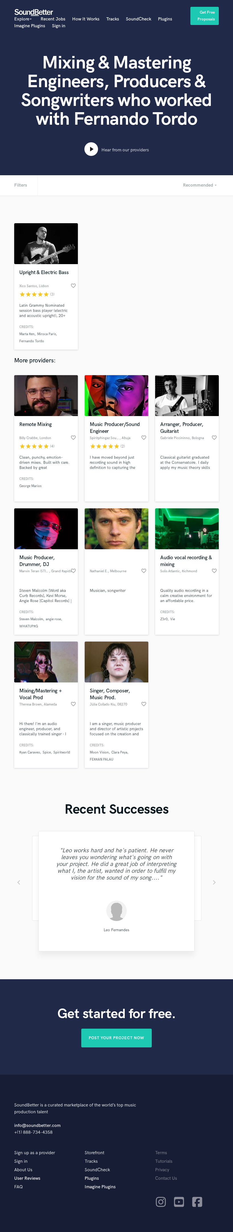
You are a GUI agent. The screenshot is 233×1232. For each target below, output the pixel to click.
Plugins (165, 19)
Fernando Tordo (31, 341)
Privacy (162, 1170)
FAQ (18, 1187)
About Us (23, 1170)
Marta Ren (27, 334)
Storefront (94, 1153)
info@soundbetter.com (37, 1125)
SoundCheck (138, 19)
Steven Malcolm (31, 619)
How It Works (85, 19)
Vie (172, 619)
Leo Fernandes (116, 930)
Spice (47, 752)
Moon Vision (99, 752)
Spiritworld (61, 752)
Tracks (112, 19)
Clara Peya (119, 752)
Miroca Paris (46, 334)
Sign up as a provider (34, 1153)
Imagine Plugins (29, 26)
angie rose (53, 619)
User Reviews (27, 1178)
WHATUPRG (28, 626)
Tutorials (163, 1161)
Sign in (58, 26)
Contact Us (166, 1178)
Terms (161, 1153)
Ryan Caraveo (29, 752)
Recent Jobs (53, 19)
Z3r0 (164, 619)
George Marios (30, 486)
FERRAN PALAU (101, 759)
